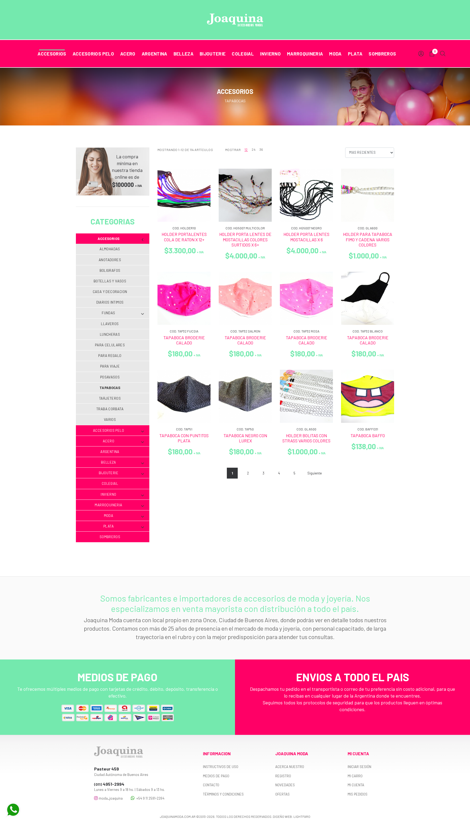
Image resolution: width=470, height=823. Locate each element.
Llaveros (110, 324)
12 (246, 149)
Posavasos (110, 377)
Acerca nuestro (289, 767)
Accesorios (52, 53)
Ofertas (282, 794)
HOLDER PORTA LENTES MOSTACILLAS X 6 (306, 237)
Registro (283, 776)
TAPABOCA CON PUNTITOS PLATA (184, 438)
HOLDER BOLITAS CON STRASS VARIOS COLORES (306, 438)
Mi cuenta (356, 785)
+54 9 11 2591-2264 (149, 798)
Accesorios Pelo (93, 53)
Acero (127, 53)
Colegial (243, 53)
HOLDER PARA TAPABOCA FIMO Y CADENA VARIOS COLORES (367, 239)
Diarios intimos (110, 302)
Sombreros (382, 53)
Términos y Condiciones (223, 794)
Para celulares (110, 345)
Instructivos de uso (220, 767)
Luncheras (110, 334)
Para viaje (110, 366)
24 (253, 149)
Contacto (211, 785)
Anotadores (110, 260)
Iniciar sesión (359, 767)
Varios (110, 419)
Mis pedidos (357, 794)
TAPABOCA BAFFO (368, 435)
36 (261, 149)
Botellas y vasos (110, 281)
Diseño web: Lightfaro (291, 816)
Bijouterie (212, 53)
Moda (335, 53)
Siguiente (314, 473)
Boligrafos (110, 270)
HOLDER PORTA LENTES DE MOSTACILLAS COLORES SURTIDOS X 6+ (245, 239)
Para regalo (109, 355)
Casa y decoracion (110, 291)
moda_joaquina (110, 798)
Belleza (183, 53)
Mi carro (355, 776)
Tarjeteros (110, 398)
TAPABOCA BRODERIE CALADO (184, 340)
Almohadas (110, 249)
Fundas (108, 313)
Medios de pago (216, 776)
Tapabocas (110, 388)
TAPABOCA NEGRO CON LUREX (245, 438)
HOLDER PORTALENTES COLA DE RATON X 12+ (184, 237)
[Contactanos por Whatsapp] (13, 810)
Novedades (285, 785)
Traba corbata (109, 409)
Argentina (154, 53)
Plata (355, 53)
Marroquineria (305, 53)
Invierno (270, 53)
